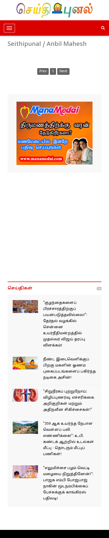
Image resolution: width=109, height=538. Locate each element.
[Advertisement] (54, 227)
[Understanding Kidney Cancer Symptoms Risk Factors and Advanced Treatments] (25, 395)
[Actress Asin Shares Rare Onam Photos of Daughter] (25, 363)
